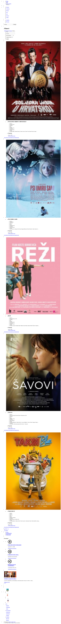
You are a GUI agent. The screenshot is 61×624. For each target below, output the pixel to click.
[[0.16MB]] (10, 541)
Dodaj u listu (8, 137)
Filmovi (7, 532)
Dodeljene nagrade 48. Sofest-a (10, 578)
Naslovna (7, 7)
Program (7, 10)
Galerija (7, 17)
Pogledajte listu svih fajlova (12, 548)
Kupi (5, 137)
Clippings (7, 615)
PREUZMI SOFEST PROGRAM (14, 544)
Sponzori (7, 15)
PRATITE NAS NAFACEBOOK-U (12, 565)
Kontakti (7, 605)
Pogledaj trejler (16, 137)
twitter (7, 3)
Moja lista (7, 21)
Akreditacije (8, 613)
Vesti (7, 12)
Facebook (9, 3)
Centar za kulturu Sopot (11, 233)
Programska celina (9, 533)
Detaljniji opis (12, 137)
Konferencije (8, 612)
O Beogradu (8, 607)
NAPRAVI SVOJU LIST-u (13, 554)
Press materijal (8, 610)
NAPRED (6, 530)
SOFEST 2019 (6, 30)
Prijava (7, 1)
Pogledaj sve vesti (7, 582)
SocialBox (7, 20)
